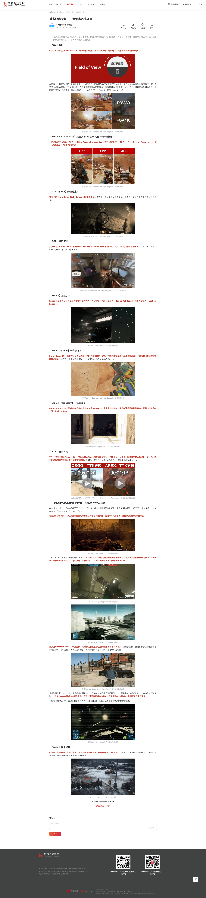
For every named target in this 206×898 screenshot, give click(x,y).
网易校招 (187, 4)
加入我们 (129, 891)
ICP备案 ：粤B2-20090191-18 (124, 894)
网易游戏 (110, 891)
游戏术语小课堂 (103, 806)
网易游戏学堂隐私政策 (101, 889)
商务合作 (123, 891)
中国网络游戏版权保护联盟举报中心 (145, 894)
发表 (55, 834)
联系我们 (116, 891)
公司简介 (98, 891)
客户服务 (104, 891)
